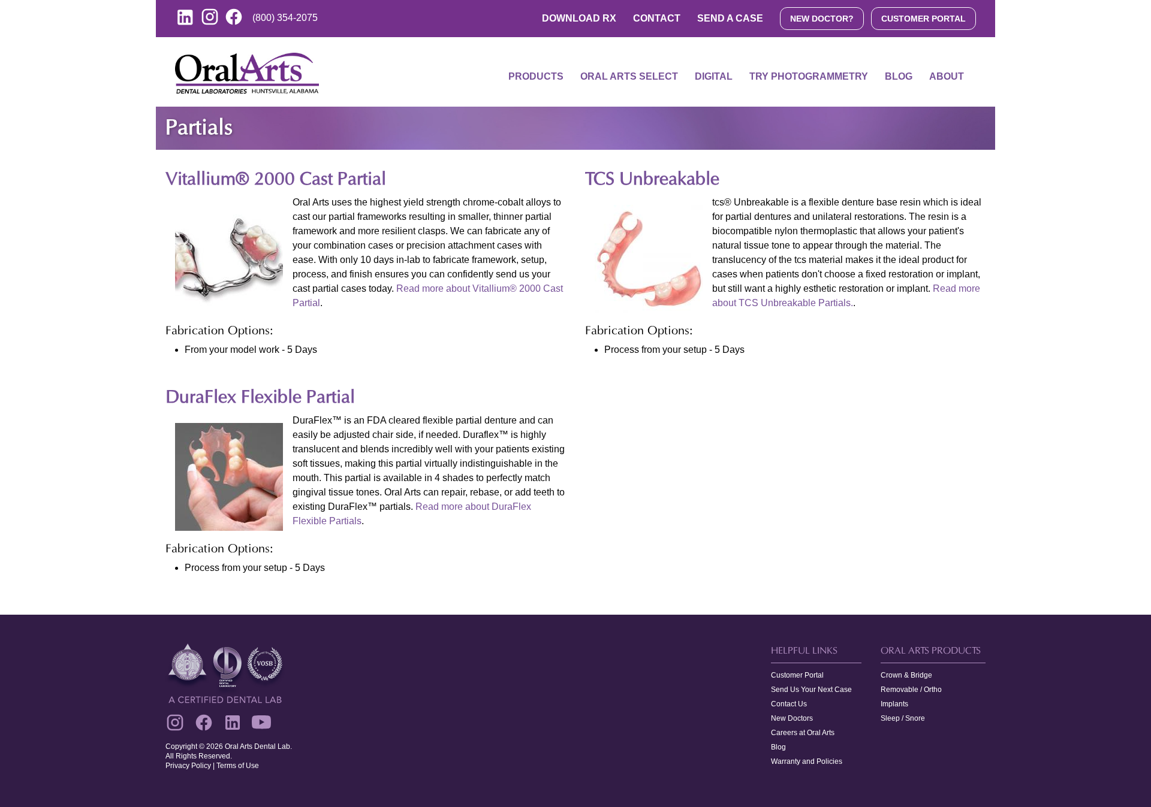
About (946, 76)
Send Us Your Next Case (811, 689)
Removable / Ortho (911, 689)
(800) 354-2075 (285, 18)
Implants (894, 704)
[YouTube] (261, 722)
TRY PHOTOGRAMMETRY (808, 76)
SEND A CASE (730, 18)
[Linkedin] (232, 722)
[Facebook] (203, 722)
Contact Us (789, 704)
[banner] (575, 72)
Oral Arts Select (629, 76)
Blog (898, 76)
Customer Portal (797, 675)
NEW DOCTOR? (822, 18)
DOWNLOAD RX (579, 18)
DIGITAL (714, 76)
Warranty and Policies (806, 761)
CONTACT (656, 18)
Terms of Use (237, 765)
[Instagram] (175, 722)
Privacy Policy (188, 765)
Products (536, 76)
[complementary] (575, 711)
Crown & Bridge (906, 675)
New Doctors (792, 718)
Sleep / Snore (903, 718)
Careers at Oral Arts (802, 733)
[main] (575, 361)
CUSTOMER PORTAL (923, 18)
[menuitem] (536, 84)
